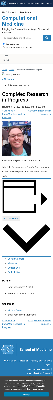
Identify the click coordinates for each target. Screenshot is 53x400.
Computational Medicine (19, 21)
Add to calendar (11, 218)
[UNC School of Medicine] (26, 349)
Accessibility (12, 3)
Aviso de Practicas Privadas (38, 373)
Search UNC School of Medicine (19, 47)
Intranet (23, 361)
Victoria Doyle (15, 310)
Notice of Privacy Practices (38, 369)
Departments (33, 3)
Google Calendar (16, 258)
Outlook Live (14, 272)
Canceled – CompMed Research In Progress (13, 114)
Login (47, 364)
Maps (22, 3)
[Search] (47, 38)
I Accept (26, 394)
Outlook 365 (14, 267)
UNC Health (10, 361)
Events (11, 70)
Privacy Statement (40, 361)
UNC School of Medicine (16, 12)
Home (4, 70)
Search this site (12, 44)
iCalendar (12, 263)
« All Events (8, 79)
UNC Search (46, 3)
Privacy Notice (37, 389)
